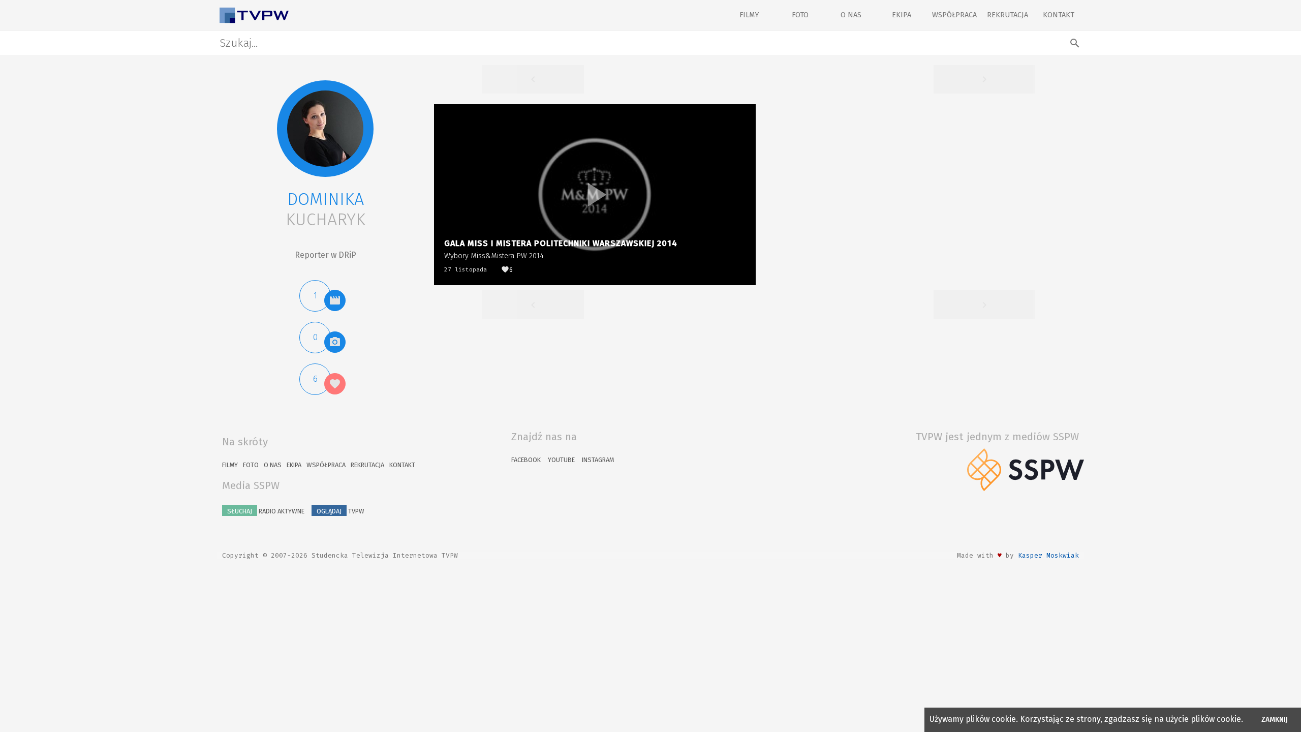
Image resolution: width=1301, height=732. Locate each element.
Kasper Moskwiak (1048, 555)
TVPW (340, 511)
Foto (800, 15)
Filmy (749, 15)
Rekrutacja (1007, 15)
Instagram (598, 460)
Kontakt (1058, 15)
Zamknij (1274, 719)
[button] (325, 128)
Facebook (526, 460)
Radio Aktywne (265, 511)
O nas (851, 15)
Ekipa (901, 15)
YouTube (561, 460)
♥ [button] (1000, 555)
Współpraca (954, 15)
